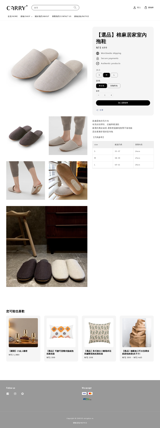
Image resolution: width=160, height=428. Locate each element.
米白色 (101, 86)
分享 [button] (101, 110)
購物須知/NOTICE (81, 16)
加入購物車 (123, 103)
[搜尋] (75, 7)
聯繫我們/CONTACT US (61, 16)
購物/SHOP (25, 16)
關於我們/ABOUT (42, 16)
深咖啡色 (114, 86)
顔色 (98, 81)
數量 (98, 91)
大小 (98, 70)
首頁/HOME (13, 16)
